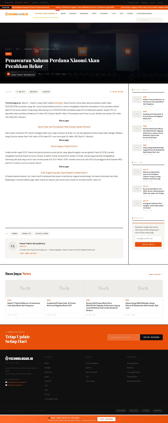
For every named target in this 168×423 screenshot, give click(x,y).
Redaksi (144, 3)
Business (84, 13)
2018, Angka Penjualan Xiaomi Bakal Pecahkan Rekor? (64, 172)
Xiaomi (14, 234)
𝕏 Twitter (21, 92)
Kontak (160, 3)
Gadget (73, 13)
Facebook (46, 92)
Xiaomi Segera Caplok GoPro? (64, 146)
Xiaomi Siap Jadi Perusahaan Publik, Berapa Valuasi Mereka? (64, 127)
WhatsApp (33, 92)
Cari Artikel (90, 381)
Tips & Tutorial (91, 372)
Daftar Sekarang (151, 337)
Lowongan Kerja (144, 13)
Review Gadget (92, 363)
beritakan (58, 103)
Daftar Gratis (148, 244)
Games (88, 368)
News (63, 13)
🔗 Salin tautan (116, 92)
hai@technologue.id (15, 385)
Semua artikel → (156, 274)
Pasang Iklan (132, 377)
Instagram (121, 410)
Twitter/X (134, 410)
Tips (121, 13)
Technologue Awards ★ (46, 13)
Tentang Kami (133, 3)
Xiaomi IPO (26, 234)
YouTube (146, 410)
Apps (94, 13)
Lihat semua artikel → (29, 253)
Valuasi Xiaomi (42, 234)
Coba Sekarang (106, 419)
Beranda (8, 49)
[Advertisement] (64, 204)
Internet (104, 13)
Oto (114, 13)
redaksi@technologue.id (17, 382)
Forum (130, 13)
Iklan (152, 3)
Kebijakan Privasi (134, 381)
